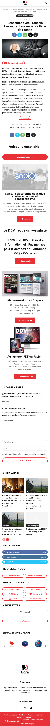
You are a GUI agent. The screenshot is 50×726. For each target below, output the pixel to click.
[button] (46, 3)
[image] (25, 177)
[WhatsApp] (25, 35)
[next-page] (7, 539)
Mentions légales (10, 715)
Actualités (5, 10)
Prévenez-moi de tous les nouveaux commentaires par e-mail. (25, 454)
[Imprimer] (35, 35)
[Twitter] (19, 35)
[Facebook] (14, 35)
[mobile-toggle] (4, 3)
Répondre (5, 401)
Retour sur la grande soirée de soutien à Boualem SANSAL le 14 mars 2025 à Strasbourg (13, 500)
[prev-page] (3, 539)
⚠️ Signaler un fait (11, 721)
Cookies (22, 715)
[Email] (30, 35)
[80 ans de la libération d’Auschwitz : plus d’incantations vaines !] (13, 519)
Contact (28, 717)
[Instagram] (25, 708)
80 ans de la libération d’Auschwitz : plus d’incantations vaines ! (12, 532)
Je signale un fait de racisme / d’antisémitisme (25, 720)
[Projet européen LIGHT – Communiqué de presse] (37, 519)
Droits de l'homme (17, 10)
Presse (19, 717)
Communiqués (33, 526)
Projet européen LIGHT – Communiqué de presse (36, 532)
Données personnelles (35, 715)
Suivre (43, 557)
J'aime (44, 552)
